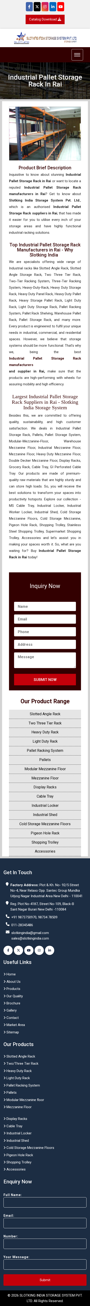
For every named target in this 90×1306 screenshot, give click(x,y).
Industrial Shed (45, 815)
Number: (10, 1236)
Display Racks (45, 787)
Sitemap (12, 1032)
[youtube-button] (28, 950)
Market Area (15, 1025)
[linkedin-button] (49, 950)
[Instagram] (45, 6)
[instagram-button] (39, 950)
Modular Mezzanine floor (25, 1100)
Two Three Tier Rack (45, 723)
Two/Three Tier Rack (22, 1063)
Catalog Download (43, 19)
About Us (13, 982)
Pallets (45, 760)
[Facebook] (29, 6)
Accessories (45, 851)
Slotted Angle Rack (45, 714)
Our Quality (14, 996)
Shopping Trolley (45, 842)
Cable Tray (45, 796)
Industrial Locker (45, 805)
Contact (12, 1018)
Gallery (11, 1010)
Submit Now (45, 680)
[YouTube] (60, 6)
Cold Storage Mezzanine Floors (45, 824)
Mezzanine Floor (45, 778)
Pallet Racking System (45, 750)
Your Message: (16, 1257)
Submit (45, 1280)
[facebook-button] (8, 950)
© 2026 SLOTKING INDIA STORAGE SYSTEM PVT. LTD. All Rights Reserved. (45, 1298)
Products (13, 989)
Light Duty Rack (45, 741)
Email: (8, 1215)
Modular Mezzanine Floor (45, 769)
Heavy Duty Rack (45, 732)
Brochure (13, 1003)
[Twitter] (37, 6)
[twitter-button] (18, 950)
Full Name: (12, 1195)
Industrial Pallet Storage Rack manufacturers (45, 361)
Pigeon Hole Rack (45, 833)
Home (11, 974)
